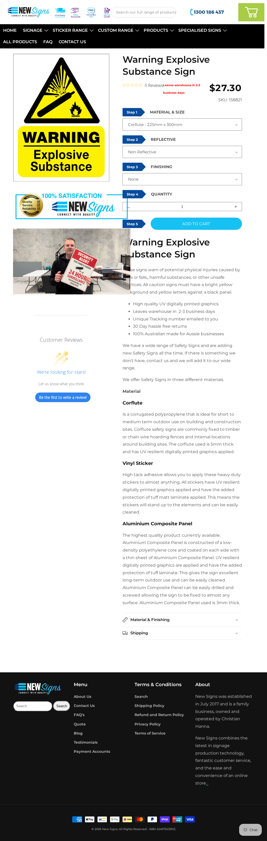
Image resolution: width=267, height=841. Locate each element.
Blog (78, 733)
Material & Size (167, 112)
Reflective (163, 139)
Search (141, 696)
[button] (35, 30)
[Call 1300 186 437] (207, 12)
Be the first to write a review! (63, 397)
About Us (82, 696)
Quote (80, 724)
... (207, 783)
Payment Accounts (92, 751)
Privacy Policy (148, 724)
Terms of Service (150, 733)
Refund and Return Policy (159, 714)
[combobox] (143, 12)
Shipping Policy (149, 705)
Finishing (161, 166)
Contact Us (84, 705)
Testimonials (86, 742)
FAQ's (79, 714)
